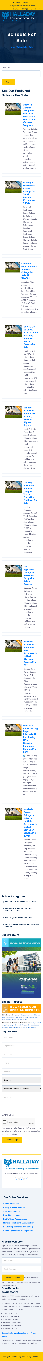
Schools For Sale (25, 47)
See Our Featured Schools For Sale (20, 902)
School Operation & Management (18, 1231)
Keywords (6, 68)
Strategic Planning (11, 1211)
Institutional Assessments (15, 1219)
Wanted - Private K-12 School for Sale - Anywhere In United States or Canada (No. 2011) (30, 653)
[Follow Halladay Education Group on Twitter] (35, 9)
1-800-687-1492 (21, 3)
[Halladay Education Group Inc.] (32, 9)
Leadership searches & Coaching (18, 1227)
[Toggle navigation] (40, 15)
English (16, 9)
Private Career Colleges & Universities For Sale (22, 925)
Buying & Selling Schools (14, 1207)
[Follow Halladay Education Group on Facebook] (39, 9)
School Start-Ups (11, 1204)
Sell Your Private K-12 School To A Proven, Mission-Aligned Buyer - (29, 416)
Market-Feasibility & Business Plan (18, 1223)
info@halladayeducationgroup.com (22, 6)
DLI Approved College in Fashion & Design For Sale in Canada (29, 575)
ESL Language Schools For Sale (19, 917)
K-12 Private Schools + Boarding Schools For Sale (19, 909)
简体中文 (25, 9)
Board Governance (11, 1215)
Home (13, 47)
